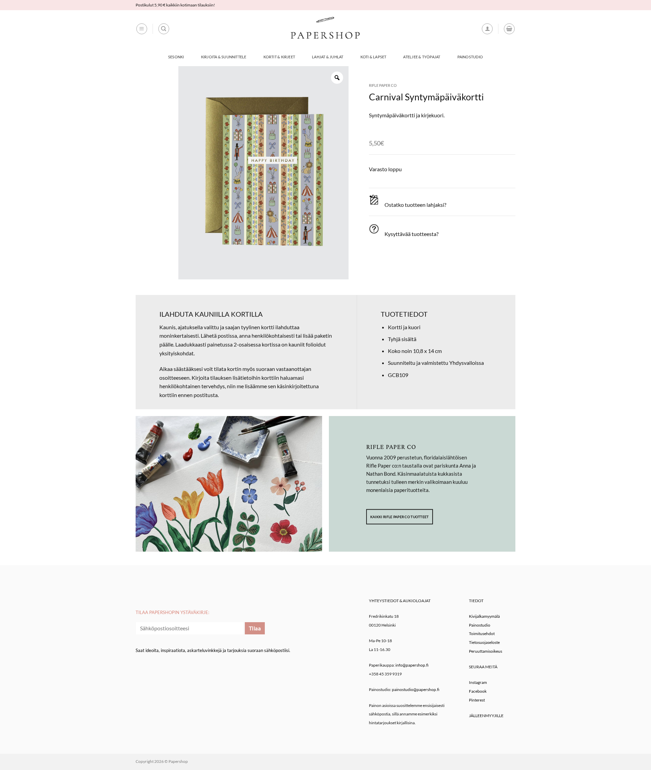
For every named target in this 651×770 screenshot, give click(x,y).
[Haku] (163, 28)
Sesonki (176, 57)
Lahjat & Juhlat (327, 57)
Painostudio (470, 57)
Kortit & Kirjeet (279, 57)
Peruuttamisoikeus (485, 651)
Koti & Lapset (373, 57)
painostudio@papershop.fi (415, 689)
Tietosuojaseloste (484, 642)
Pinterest (477, 700)
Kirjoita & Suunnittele (223, 57)
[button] (141, 28)
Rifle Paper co (383, 85)
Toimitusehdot (482, 633)
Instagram (478, 682)
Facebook (478, 691)
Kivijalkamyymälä (484, 616)
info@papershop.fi (412, 665)
